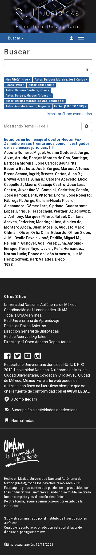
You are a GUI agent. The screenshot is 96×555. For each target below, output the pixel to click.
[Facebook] (7, 355)
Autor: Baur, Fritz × (41, 85)
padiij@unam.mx (32, 532)
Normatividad (22, 420)
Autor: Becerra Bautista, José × (27, 90)
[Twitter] (17, 355)
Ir (87, 69)
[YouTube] (27, 355)
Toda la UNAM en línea (23, 315)
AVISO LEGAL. (79, 391)
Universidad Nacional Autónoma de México (40, 304)
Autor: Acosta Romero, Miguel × (28, 106)
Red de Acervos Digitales (25, 336)
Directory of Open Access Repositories (37, 342)
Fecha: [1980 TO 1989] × (70, 106)
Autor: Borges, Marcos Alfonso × (28, 95)
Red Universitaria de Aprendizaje (31, 320)
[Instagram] (37, 355)
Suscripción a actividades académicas (44, 410)
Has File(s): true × (18, 79)
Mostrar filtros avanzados (69, 114)
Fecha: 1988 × (15, 85)
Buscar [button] (14, 38)
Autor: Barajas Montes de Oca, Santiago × (35, 101)
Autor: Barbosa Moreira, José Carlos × (61, 79)
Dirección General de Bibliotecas (31, 331)
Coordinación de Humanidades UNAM (35, 310)
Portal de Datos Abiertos (25, 326)
